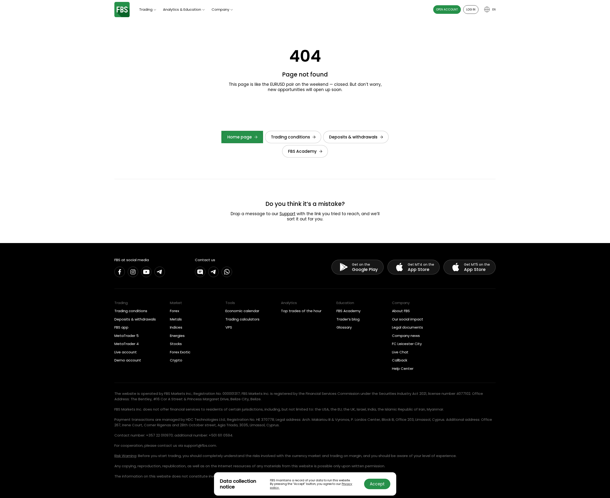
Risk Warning (125, 455)
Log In (470, 9)
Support (287, 214)
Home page (239, 137)
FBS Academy (302, 151)
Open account (447, 9)
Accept (377, 484)
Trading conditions (290, 137)
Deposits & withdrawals (353, 137)
